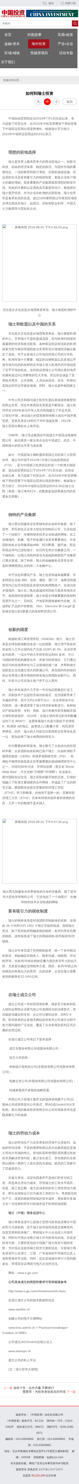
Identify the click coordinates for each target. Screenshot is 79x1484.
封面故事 (34, 34)
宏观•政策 (65, 34)
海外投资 (39, 44)
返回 (69, 101)
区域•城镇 (12, 53)
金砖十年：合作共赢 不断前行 (28, 1387)
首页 (7, 34)
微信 (51, 3)
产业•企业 (65, 44)
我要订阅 (70, 3)
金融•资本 (12, 44)
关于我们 (8, 62)
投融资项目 (39, 53)
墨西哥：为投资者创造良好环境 (49, 1391)
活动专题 (66, 53)
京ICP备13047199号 (50, 1469)
